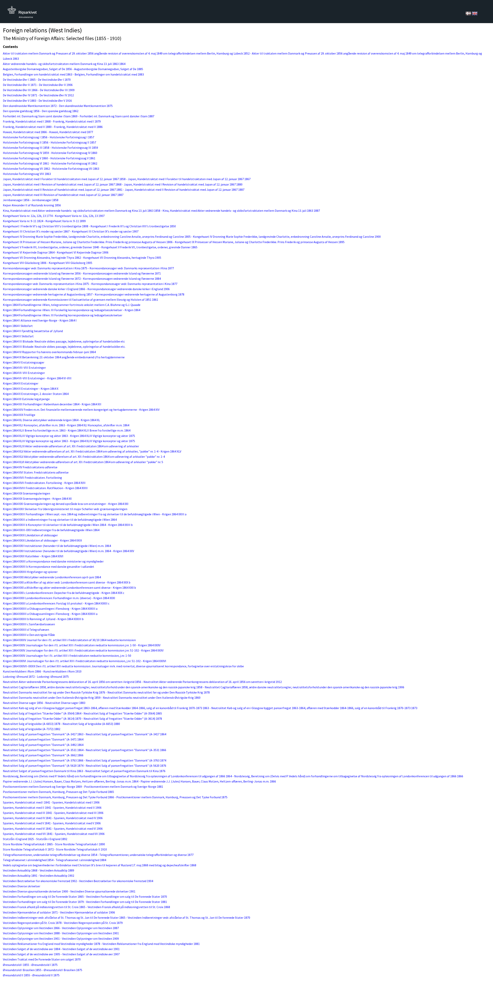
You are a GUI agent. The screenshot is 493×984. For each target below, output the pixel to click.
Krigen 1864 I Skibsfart (18, 326)
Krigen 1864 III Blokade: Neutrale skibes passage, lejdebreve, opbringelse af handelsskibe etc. (64, 346)
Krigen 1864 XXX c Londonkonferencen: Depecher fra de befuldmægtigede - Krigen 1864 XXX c (63, 593)
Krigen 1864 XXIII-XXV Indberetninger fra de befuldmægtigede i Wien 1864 (51, 530)
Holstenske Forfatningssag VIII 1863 (27, 174)
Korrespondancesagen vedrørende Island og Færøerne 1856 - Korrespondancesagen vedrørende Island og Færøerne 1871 (82, 273)
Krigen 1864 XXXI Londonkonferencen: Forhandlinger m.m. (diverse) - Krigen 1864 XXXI (59, 598)
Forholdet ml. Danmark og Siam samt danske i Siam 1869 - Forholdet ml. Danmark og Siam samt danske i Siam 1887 (78, 116)
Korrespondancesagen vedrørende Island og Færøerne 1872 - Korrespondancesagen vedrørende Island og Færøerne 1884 (82, 278)
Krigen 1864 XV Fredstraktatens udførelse (30, 467)
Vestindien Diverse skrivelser (21, 886)
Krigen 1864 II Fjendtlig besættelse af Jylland (33, 331)
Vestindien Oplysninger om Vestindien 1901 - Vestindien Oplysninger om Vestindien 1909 (61, 938)
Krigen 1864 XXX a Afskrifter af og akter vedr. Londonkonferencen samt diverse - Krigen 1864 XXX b (66, 582)
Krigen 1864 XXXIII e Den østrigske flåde (29, 635)
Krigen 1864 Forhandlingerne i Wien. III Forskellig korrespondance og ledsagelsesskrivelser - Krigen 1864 (71, 310)
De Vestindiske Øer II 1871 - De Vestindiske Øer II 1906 (38, 85)
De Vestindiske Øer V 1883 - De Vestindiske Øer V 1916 (37, 100)
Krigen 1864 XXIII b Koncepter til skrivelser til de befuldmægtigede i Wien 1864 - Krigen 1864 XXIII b (68, 525)
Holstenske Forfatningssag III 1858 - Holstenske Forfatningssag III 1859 (50, 147)
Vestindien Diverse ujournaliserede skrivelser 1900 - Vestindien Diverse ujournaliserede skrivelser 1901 (69, 891)
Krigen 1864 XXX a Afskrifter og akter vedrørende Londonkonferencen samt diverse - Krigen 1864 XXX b (69, 587)
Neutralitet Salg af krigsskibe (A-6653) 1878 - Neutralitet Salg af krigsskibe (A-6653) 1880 (61, 724)
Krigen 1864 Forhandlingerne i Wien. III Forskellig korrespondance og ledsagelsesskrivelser (62, 315)
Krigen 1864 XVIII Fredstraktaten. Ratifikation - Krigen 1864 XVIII (45, 488)
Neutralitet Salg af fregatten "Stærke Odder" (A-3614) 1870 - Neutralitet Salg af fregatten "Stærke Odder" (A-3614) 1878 (82, 718)
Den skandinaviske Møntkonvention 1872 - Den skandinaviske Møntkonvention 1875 (58, 106)
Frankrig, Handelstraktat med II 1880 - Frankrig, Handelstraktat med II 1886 (53, 127)
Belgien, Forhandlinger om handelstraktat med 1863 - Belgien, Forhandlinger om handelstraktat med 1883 (73, 74)
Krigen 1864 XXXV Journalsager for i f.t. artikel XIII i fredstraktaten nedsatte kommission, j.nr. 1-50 (67, 655)
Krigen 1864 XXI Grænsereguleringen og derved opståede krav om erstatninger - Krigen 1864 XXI (65, 504)
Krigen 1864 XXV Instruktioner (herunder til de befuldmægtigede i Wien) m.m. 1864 (57, 546)
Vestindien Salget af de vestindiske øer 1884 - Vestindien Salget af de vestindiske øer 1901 (61, 949)
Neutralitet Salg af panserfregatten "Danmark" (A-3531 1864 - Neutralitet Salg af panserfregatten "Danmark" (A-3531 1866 (84, 750)
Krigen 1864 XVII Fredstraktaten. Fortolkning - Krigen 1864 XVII (44, 483)
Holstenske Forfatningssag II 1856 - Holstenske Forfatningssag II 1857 (49, 142)
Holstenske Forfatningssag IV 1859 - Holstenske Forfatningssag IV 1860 (50, 153)
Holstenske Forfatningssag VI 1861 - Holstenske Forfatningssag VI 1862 (50, 163)
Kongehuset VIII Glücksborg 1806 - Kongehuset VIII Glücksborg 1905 (47, 263)
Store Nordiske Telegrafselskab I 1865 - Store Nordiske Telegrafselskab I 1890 (54, 844)
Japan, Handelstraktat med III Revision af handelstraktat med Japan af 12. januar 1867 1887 (63, 195)
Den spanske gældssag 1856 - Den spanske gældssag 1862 (40, 111)
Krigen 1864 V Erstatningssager (23, 362)
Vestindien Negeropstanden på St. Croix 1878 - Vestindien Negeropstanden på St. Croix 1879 (63, 923)
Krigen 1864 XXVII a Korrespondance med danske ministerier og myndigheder (53, 561)
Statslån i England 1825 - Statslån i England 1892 (35, 839)
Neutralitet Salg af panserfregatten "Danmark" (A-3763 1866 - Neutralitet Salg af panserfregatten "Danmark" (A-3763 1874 (84, 760)
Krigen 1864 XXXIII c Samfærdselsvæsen (29, 624)
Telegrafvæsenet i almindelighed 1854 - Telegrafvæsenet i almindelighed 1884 (54, 860)
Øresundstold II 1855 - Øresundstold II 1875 (31, 975)
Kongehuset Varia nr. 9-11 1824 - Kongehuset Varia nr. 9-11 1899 (44, 221)
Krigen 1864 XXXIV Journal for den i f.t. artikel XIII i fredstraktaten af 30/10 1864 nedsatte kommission (69, 640)
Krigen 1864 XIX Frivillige (19, 415)
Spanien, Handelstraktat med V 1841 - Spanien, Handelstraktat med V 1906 (52, 823)
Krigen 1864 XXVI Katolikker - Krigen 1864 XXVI (33, 556)
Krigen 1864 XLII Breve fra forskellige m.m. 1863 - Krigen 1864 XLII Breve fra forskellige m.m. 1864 (66, 430)
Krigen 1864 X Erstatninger (20, 383)
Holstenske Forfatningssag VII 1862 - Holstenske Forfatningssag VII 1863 (51, 168)
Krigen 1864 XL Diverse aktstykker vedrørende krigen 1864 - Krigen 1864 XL (51, 420)
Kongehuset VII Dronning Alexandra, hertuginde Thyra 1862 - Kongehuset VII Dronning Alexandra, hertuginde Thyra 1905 (82, 257)
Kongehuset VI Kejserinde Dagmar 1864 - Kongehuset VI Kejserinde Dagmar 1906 (55, 252)
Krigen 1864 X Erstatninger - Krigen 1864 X (30, 388)
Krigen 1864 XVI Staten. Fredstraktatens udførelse (36, 472)
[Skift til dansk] (468, 13)
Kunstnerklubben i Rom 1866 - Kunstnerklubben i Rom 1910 (42, 671)
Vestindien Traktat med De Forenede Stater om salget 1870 (42, 959)
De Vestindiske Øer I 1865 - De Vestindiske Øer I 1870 (37, 79)
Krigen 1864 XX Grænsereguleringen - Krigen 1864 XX (37, 498)
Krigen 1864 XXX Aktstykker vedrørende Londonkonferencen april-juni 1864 (52, 577)
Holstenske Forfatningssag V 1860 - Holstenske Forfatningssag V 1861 (49, 158)
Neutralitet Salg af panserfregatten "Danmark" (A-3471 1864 (43, 739)
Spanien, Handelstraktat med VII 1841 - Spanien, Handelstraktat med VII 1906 (54, 834)
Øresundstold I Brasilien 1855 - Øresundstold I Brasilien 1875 (42, 970)
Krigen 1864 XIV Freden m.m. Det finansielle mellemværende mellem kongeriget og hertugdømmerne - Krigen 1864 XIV (81, 409)
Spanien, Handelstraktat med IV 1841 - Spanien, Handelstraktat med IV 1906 (53, 818)
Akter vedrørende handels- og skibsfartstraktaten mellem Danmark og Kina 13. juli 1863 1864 (64, 64)
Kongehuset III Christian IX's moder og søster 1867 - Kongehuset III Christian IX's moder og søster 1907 (70, 231)
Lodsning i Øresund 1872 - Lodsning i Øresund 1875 (36, 676)
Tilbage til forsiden (22, 11)
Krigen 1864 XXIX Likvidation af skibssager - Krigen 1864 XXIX (42, 540)
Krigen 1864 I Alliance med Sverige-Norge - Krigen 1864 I (40, 320)
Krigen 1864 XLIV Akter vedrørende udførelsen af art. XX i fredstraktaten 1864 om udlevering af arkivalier (71, 446)
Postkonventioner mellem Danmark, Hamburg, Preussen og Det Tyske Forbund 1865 (58, 792)
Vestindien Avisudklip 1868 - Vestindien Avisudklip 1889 (38, 870)
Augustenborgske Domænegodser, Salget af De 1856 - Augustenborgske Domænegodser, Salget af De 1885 (73, 69)
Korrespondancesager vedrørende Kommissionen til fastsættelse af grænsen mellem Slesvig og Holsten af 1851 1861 (80, 299)
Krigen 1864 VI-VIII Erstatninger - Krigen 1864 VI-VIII (37, 378)
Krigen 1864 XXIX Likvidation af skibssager (30, 535)
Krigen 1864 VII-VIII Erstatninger (24, 367)
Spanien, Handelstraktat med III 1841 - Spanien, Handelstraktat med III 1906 (53, 813)
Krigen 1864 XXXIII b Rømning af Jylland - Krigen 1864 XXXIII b (43, 619)
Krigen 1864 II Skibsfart (18, 336)
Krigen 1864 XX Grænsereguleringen (26, 493)
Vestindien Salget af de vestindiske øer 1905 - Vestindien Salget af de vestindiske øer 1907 (61, 954)
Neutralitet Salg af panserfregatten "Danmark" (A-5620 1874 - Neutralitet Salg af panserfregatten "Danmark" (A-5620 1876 (84, 765)
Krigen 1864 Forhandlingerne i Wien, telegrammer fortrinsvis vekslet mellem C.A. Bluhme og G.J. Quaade (71, 305)
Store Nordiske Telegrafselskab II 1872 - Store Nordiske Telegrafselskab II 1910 (55, 849)
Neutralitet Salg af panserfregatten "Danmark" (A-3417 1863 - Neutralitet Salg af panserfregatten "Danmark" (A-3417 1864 (84, 734)
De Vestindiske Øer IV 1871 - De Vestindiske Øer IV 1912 (38, 95)
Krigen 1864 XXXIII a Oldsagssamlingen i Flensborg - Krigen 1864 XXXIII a (50, 608)
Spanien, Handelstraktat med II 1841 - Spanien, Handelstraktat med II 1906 (52, 807)
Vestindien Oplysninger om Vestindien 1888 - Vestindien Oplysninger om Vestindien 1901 (61, 933)
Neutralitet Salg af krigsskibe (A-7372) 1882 (31, 729)
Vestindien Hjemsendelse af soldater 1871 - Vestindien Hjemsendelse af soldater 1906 (59, 912)
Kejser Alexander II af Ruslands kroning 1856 (32, 205)
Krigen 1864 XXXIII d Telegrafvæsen (26, 629)
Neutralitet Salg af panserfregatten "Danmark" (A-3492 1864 (43, 745)
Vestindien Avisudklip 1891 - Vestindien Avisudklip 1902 (38, 875)
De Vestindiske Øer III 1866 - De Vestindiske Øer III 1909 (39, 90)
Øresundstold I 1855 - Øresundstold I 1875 (30, 965)
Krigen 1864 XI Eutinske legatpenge (26, 399)
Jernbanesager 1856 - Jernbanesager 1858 (30, 200)
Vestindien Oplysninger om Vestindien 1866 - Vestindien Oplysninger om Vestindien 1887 (61, 928)
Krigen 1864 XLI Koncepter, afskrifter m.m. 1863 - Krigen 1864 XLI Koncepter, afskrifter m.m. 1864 (66, 425)
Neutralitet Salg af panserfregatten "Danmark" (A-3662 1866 (43, 755)
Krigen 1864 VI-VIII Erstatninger (24, 373)
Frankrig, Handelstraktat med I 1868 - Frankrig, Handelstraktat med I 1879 (52, 121)
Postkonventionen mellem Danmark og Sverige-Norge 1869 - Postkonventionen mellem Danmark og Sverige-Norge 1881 (83, 786)
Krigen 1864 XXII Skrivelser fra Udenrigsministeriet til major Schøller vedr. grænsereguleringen (65, 509)
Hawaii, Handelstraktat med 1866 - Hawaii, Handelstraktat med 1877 (48, 132)
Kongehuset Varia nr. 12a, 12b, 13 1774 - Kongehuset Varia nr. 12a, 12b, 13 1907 (54, 216)
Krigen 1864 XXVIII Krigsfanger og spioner (30, 572)
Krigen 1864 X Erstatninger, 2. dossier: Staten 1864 (36, 394)
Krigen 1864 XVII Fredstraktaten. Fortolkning (32, 477)
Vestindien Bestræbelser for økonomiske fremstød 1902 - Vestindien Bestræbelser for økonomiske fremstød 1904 (78, 881)
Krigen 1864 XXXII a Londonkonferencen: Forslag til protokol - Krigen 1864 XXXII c (56, 603)
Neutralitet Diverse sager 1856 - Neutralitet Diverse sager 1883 (44, 703)
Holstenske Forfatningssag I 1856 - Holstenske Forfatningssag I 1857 (48, 137)
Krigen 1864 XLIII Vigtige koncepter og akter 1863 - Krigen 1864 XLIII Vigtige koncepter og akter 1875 (69, 436)
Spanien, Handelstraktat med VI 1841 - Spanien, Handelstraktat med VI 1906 (53, 828)
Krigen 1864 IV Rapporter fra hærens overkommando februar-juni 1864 (49, 352)
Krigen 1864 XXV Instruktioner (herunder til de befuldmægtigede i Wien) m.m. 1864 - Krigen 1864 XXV (68, 551)
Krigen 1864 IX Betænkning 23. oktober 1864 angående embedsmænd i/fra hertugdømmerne (64, 357)
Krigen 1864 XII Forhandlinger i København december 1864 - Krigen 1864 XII (52, 404)
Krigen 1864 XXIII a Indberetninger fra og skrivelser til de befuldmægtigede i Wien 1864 (60, 519)
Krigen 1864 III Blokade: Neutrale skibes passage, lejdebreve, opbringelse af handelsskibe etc (64, 341)
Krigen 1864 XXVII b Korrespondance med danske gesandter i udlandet (48, 566)
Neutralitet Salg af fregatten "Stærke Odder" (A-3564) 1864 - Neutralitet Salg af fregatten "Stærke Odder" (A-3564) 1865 (82, 713)
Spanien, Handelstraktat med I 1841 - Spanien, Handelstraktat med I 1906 (51, 802)
